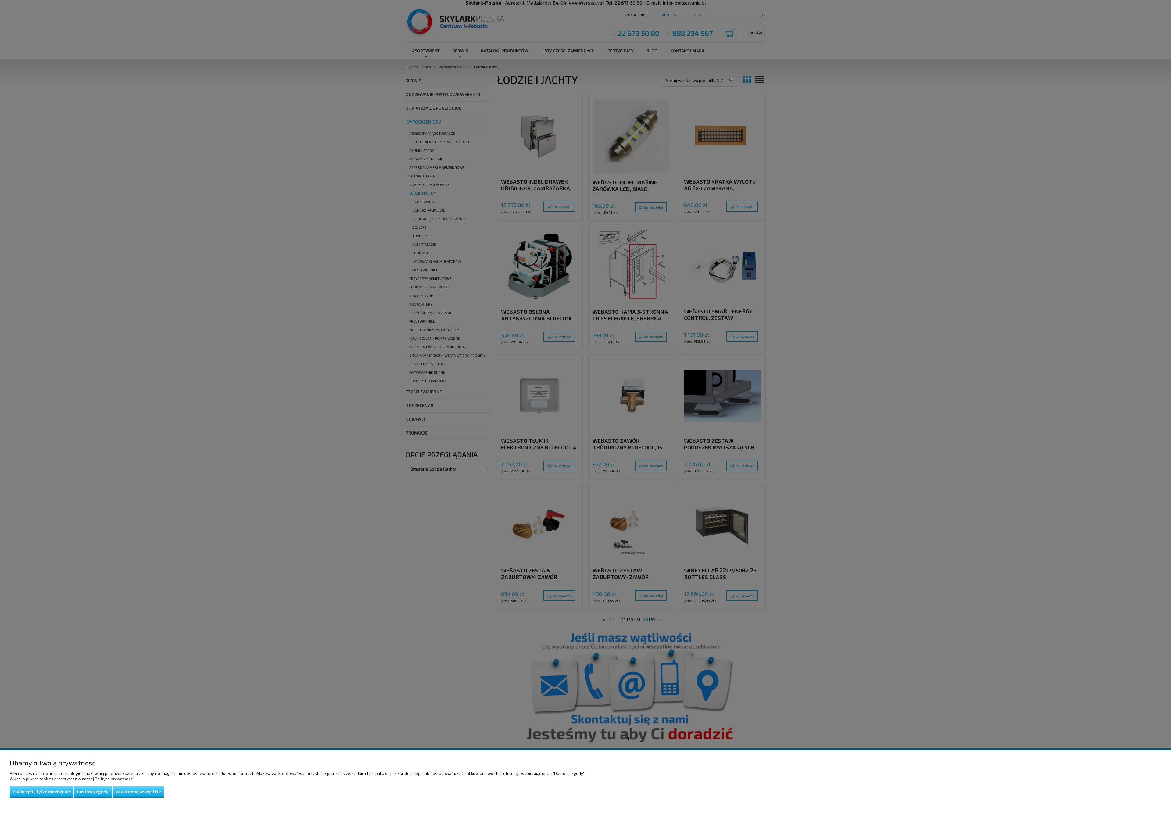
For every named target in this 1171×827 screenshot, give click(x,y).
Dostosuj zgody (93, 791)
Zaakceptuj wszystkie (138, 791)
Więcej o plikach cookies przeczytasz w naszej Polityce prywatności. (72, 778)
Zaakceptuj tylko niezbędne (41, 791)
